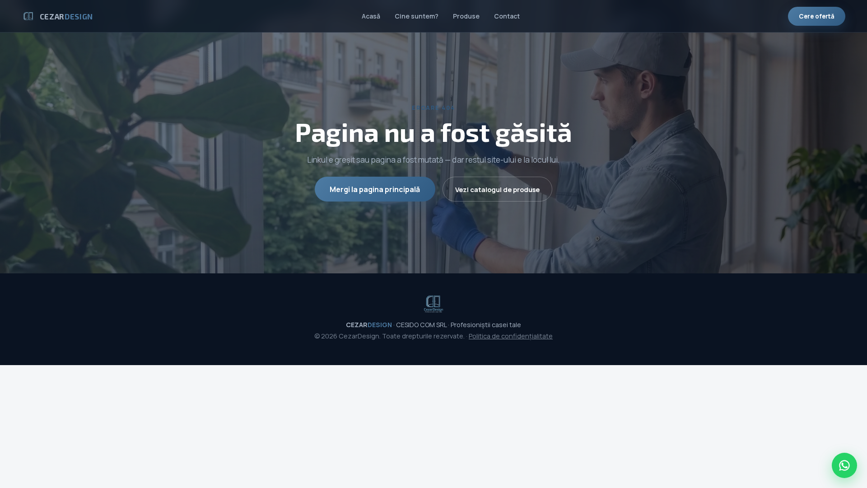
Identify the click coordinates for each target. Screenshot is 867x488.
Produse (466, 16)
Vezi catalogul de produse (497, 189)
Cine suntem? (416, 16)
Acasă (371, 16)
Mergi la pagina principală (375, 189)
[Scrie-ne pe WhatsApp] (844, 465)
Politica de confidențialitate (511, 336)
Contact (507, 16)
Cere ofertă (816, 16)
